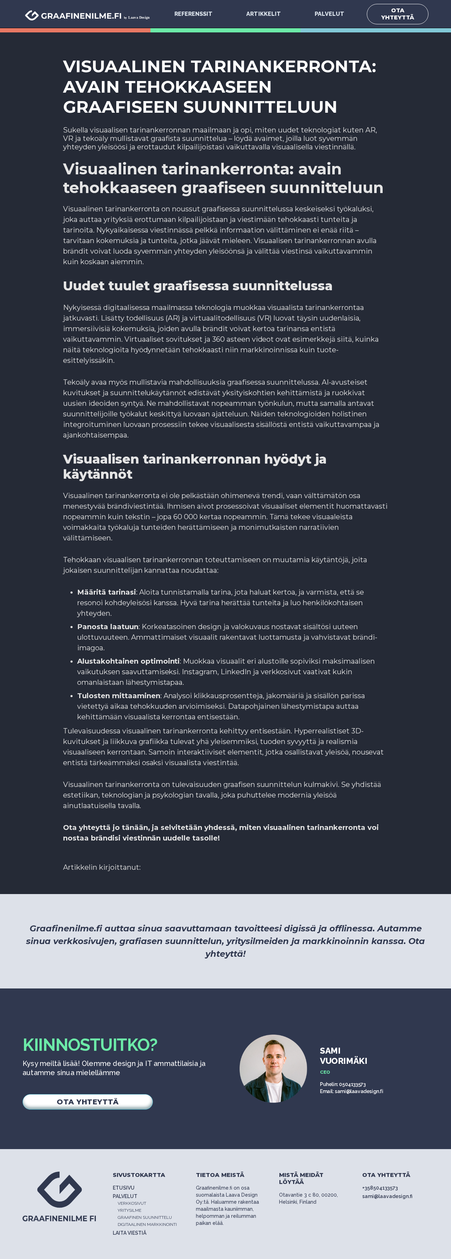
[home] (90, 14)
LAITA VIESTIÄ (130, 1233)
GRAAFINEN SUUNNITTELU (145, 1217)
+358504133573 (380, 1188)
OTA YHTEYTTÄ (397, 14)
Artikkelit (263, 14)
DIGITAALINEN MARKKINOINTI (147, 1224)
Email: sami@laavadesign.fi (351, 1091)
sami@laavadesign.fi (387, 1196)
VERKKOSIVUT (132, 1203)
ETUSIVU (124, 1188)
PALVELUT (329, 14)
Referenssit (193, 14)
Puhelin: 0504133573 (342, 1084)
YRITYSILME (129, 1210)
